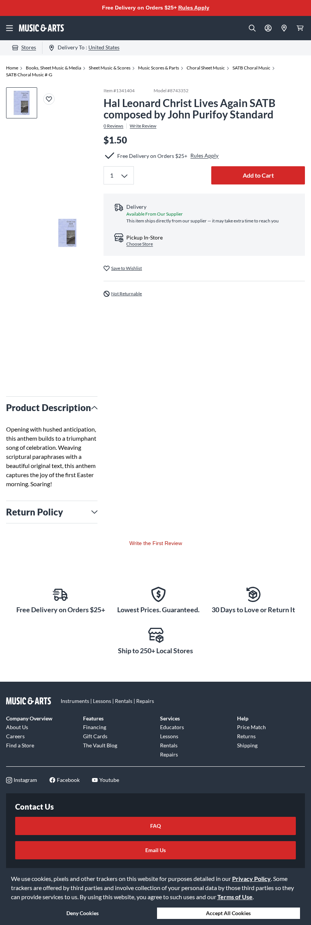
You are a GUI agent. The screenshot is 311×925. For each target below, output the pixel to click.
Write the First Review (155, 543)
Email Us (155, 850)
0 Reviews (113, 126)
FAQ (155, 826)
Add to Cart (258, 175)
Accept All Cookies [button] (228, 913)
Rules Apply (193, 8)
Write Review (143, 126)
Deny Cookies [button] (82, 913)
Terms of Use (235, 896)
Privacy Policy (251, 878)
